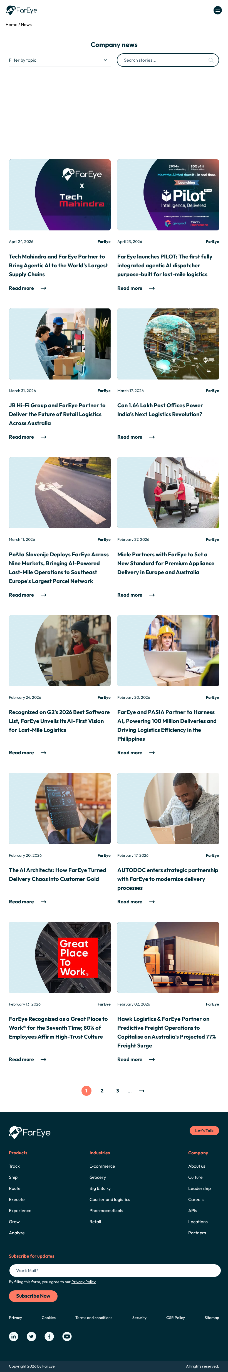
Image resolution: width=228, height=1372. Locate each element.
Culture (195, 1177)
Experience (20, 1210)
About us (196, 1166)
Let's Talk (204, 1130)
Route (15, 1188)
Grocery (98, 1177)
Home (12, 24)
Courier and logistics (110, 1199)
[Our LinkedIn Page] (13, 1336)
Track (14, 1166)
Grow (14, 1221)
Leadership (199, 1188)
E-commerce (102, 1166)
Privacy (15, 1317)
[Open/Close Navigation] (218, 10)
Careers (196, 1199)
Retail (95, 1221)
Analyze (17, 1232)
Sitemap (212, 1317)
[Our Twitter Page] (31, 1336)
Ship (13, 1177)
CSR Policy (175, 1317)
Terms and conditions (93, 1317)
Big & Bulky (100, 1188)
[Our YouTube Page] (67, 1336)
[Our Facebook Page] (49, 1336)
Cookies (49, 1317)
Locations (198, 1221)
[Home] (21, 10)
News (26, 24)
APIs (192, 1210)
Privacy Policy (83, 1281)
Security (139, 1317)
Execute (17, 1199)
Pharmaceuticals (106, 1210)
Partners (197, 1232)
